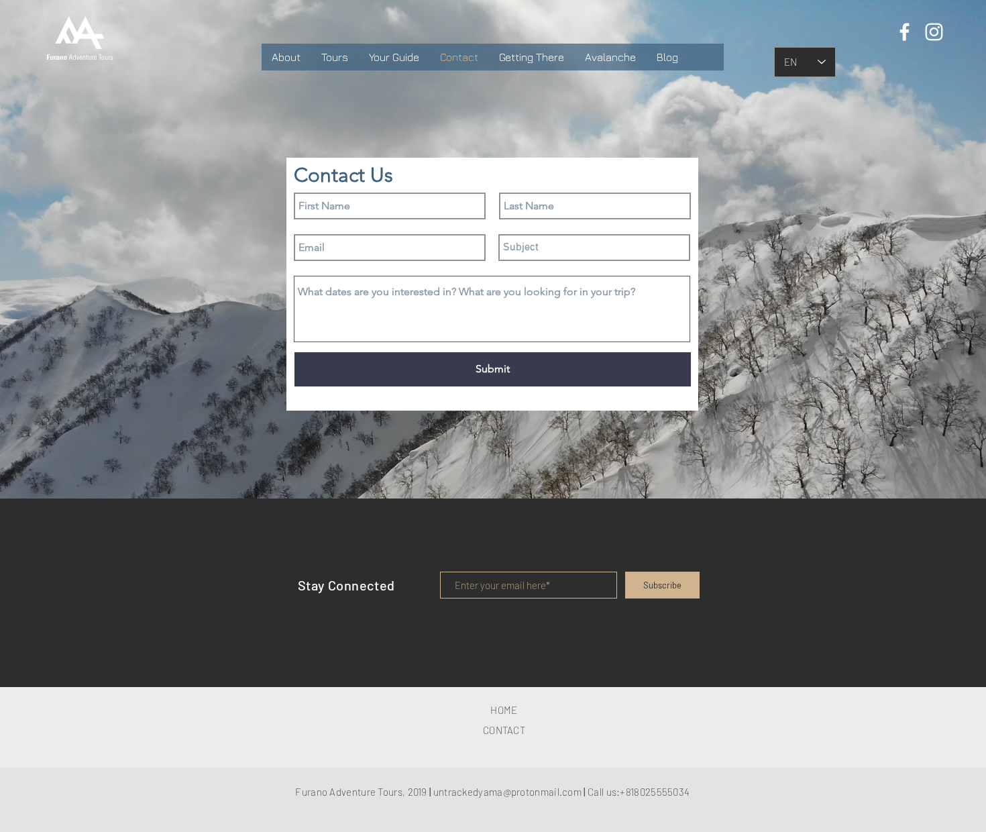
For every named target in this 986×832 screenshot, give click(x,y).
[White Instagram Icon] (934, 32)
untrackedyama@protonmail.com (507, 792)
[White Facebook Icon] (904, 32)
